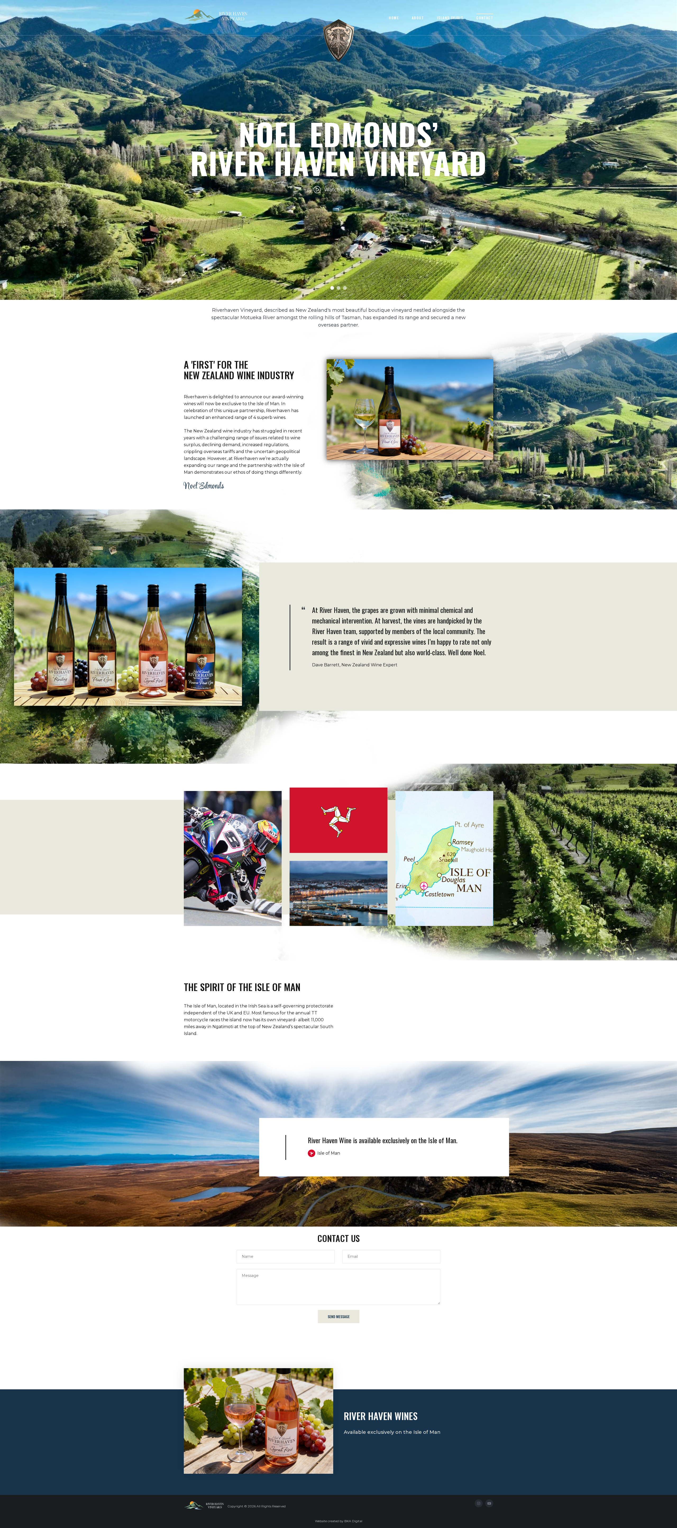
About (418, 18)
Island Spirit (450, 18)
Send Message (339, 1316)
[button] (332, 288)
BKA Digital (353, 1521)
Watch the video (343, 190)
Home (394, 18)
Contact (484, 18)
